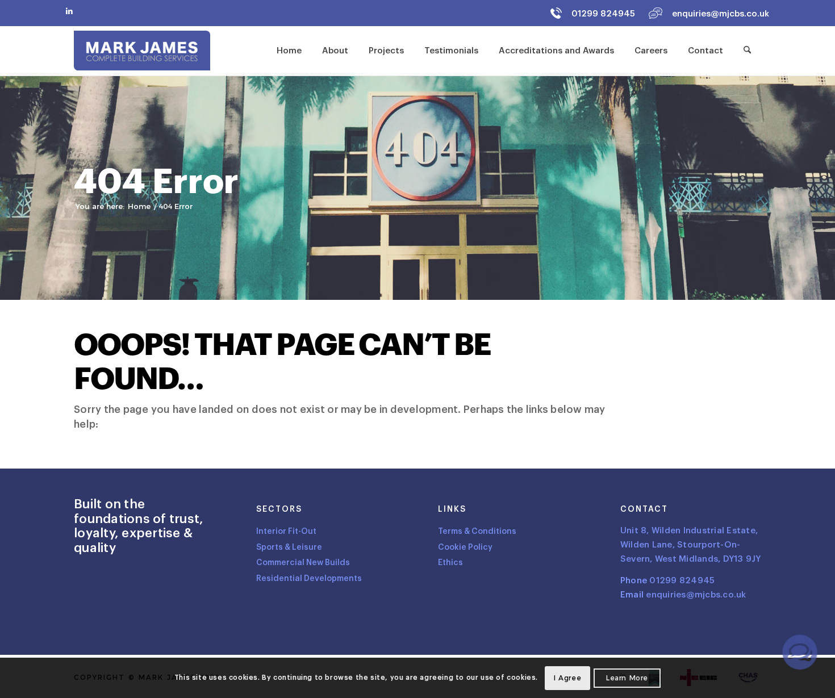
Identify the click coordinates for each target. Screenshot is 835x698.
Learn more (627, 678)
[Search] (747, 51)
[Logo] (142, 50)
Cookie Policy (465, 547)
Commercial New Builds (303, 562)
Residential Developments (309, 578)
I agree (567, 678)
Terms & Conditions (477, 531)
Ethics (450, 562)
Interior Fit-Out (286, 531)
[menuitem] (289, 51)
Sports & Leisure (289, 547)
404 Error (156, 182)
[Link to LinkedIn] (69, 10)
